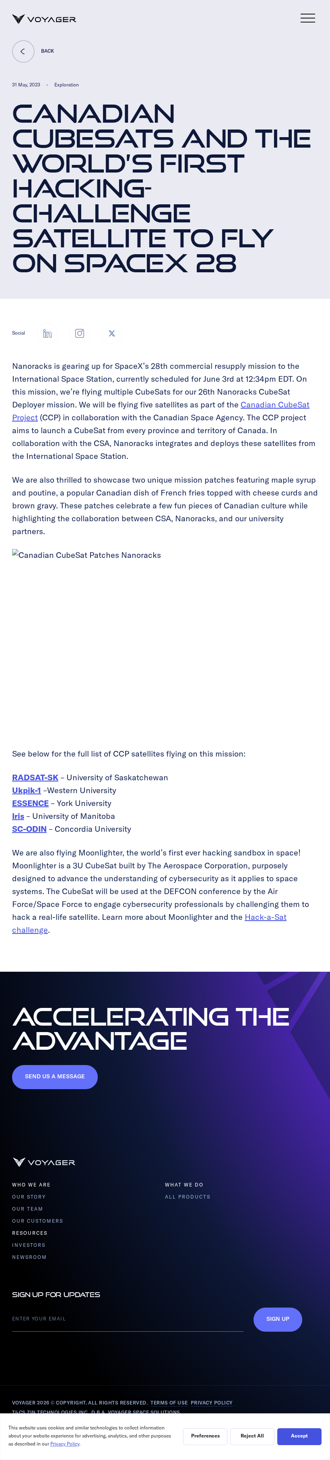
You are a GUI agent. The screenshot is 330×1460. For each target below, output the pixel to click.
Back (47, 51)
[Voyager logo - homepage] (44, 19)
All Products (187, 1197)
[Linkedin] (47, 333)
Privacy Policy (212, 1403)
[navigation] (308, 18)
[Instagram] (79, 333)
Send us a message (55, 1077)
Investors (28, 1245)
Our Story (29, 1197)
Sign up (277, 1319)
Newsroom (29, 1257)
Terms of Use (169, 1403)
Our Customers (38, 1221)
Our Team (27, 1209)
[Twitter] (111, 333)
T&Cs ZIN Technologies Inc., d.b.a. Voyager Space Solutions (96, 1413)
